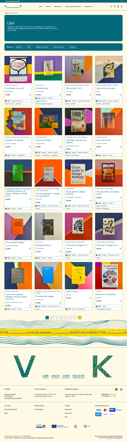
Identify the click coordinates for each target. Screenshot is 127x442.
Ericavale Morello (41, 137)
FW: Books (69, 91)
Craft (29, 47)
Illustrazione (81, 309)
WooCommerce (118, 437)
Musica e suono (59, 47)
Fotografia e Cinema (84, 101)
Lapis (97, 91)
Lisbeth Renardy (71, 137)
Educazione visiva (53, 206)
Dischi (48, 6)
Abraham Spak (100, 85)
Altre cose (57, 6)
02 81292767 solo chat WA (13, 398)
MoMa (14, 143)
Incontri (78, 375)
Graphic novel (9, 103)
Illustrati (19, 47)
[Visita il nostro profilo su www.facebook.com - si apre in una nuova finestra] (116, 389)
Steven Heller (109, 188)
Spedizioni (68, 413)
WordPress (109, 437)
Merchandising (39, 406)
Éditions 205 (40, 299)
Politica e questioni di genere (44, 103)
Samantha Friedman (23, 137)
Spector (38, 199)
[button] (30, 95)
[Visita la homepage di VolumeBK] (13, 6)
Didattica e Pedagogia (102, 208)
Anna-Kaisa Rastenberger (74, 85)
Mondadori (9, 91)
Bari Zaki (99, 291)
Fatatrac (9, 143)
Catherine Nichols (41, 188)
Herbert (99, 298)
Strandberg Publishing (73, 197)
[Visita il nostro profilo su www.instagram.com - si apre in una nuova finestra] (121, 389)
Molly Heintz (100, 188)
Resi (66, 417)
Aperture (69, 248)
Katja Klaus (50, 188)
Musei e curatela (70, 103)
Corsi (66, 375)
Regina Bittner (44, 190)
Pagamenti (68, 409)
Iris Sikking (86, 85)
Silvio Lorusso (40, 85)
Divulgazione (54, 155)
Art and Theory (101, 143)
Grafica (50, 98)
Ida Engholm (70, 188)
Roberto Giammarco (12, 85)
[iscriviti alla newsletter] (63, 332)
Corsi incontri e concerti (72, 6)
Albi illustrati (106, 103)
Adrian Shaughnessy (12, 291)
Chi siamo (7, 406)
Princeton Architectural (14, 302)
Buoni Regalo (39, 409)
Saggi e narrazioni (42, 47)
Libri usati (18, 103)
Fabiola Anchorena (112, 85)
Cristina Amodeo (11, 137)
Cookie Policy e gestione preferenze (24, 437)
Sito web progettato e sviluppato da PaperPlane (109, 436)
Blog (5, 413)
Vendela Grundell (101, 137)
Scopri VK (88, 6)
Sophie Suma (52, 291)
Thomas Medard (82, 137)
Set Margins (40, 91)
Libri (40, 6)
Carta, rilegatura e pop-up (103, 309)
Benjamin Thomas (41, 291)
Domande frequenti (10, 409)
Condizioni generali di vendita (44, 437)
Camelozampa (40, 143)
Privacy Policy (8, 437)
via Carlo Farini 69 (10, 394)
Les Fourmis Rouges (72, 146)
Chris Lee (39, 242)
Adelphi (68, 295)
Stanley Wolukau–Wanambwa (75, 242)
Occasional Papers (12, 245)
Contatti (67, 406)
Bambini (72, 47)
